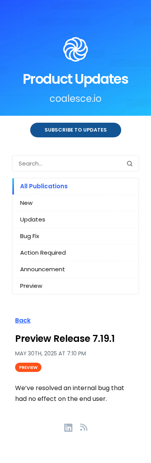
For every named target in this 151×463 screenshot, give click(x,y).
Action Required (43, 252)
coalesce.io (75, 98)
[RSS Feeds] (83, 426)
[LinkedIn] (72, 426)
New (26, 203)
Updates (32, 219)
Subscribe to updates (76, 129)
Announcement (42, 269)
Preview (31, 286)
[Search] (130, 163)
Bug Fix (29, 236)
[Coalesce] (75, 51)
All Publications (44, 186)
